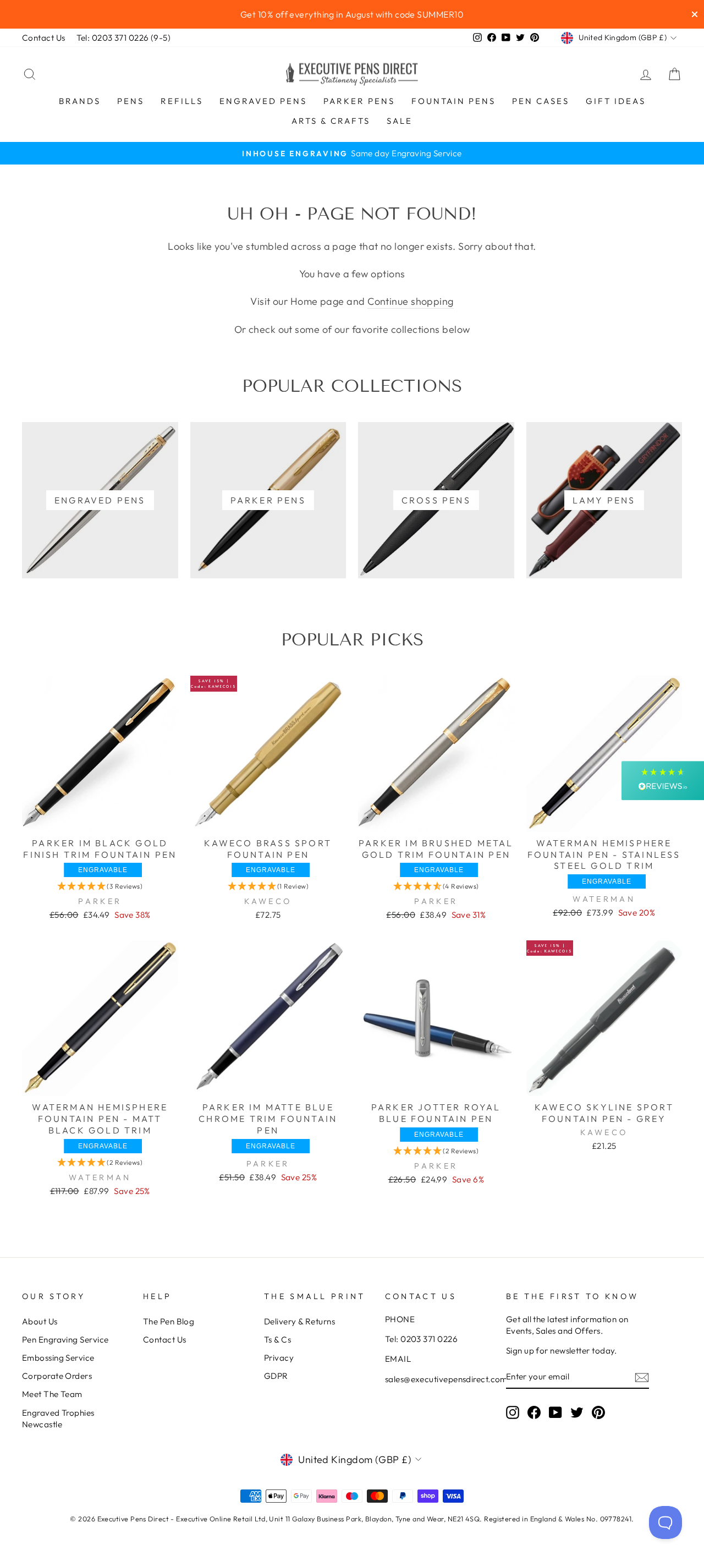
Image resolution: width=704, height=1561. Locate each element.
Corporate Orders (57, 1376)
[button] (99, 886)
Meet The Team (52, 1394)
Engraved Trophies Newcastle (58, 1418)
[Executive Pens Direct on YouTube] (555, 1411)
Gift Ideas (616, 101)
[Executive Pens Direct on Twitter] (577, 1411)
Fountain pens (453, 101)
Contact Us (43, 37)
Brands (80, 101)
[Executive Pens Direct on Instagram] (512, 1411)
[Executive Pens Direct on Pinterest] (598, 1411)
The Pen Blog (168, 1321)
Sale (400, 121)
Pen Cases (540, 101)
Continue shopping (410, 301)
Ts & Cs (277, 1339)
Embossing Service (58, 1357)
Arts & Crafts (331, 121)
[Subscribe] (642, 1377)
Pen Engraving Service (65, 1339)
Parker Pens (359, 101)
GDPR (276, 1376)
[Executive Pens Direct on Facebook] (534, 1411)
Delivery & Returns (299, 1321)
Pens (130, 101)
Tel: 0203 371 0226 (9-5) (123, 37)
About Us (40, 1321)
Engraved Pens (263, 101)
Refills (182, 101)
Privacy (279, 1357)
